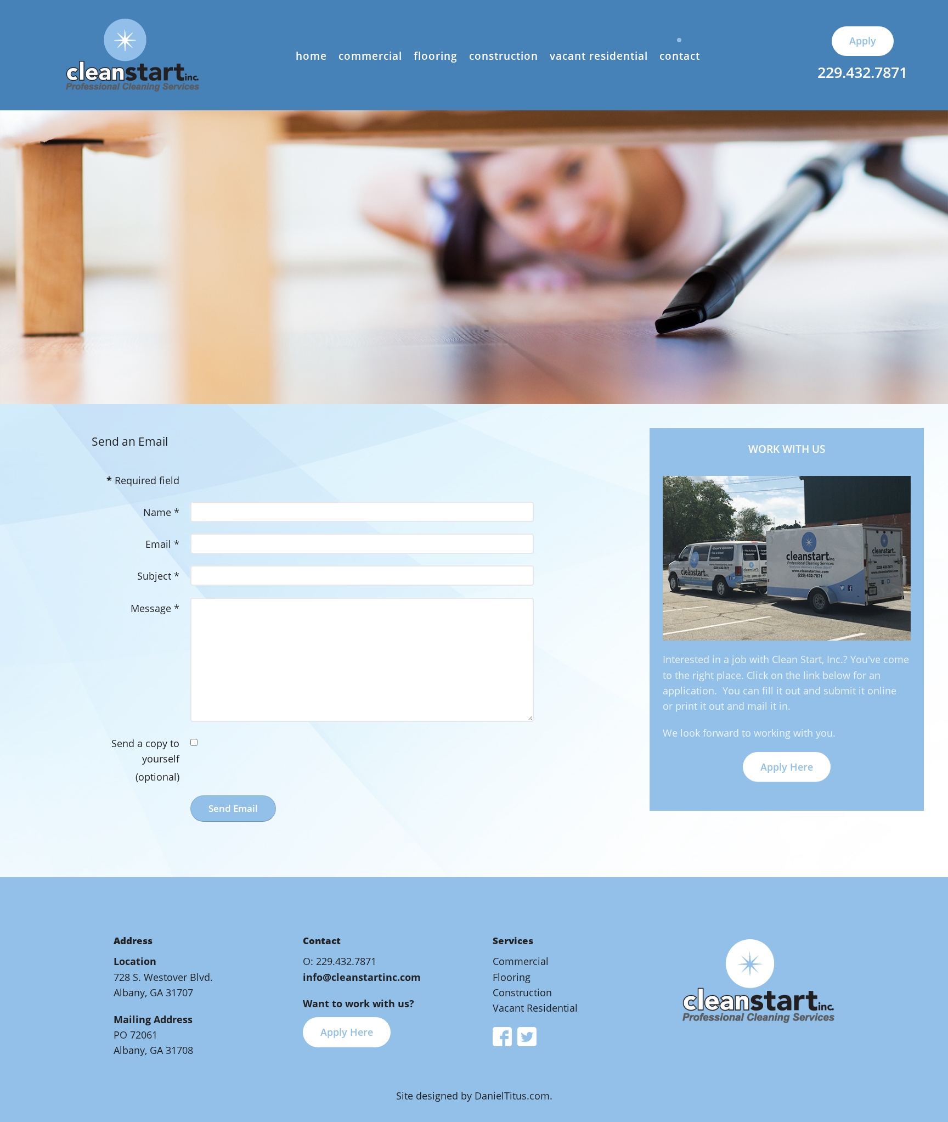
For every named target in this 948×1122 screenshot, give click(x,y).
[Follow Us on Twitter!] (524, 1035)
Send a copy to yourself (145, 751)
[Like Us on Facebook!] (502, 1035)
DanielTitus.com (512, 1095)
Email (162, 544)
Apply (862, 40)
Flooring (512, 977)
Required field (142, 480)
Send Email (233, 808)
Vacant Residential (535, 1007)
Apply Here (786, 766)
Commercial (521, 961)
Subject (158, 575)
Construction (522, 992)
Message (155, 608)
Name (161, 512)
